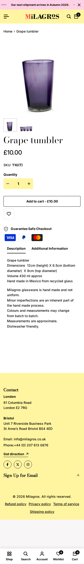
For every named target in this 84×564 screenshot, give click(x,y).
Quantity (10, 174)
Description (16, 248)
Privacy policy (40, 504)
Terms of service (66, 504)
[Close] (78, 5)
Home (8, 31)
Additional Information (50, 248)
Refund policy (15, 504)
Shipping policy (42, 512)
